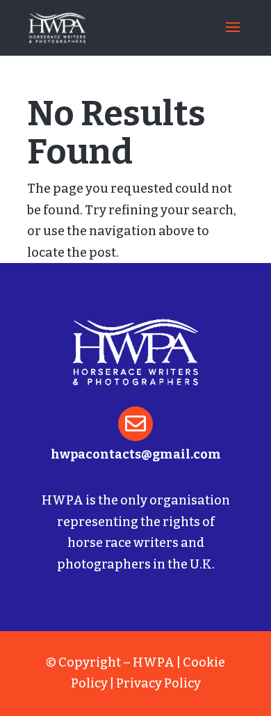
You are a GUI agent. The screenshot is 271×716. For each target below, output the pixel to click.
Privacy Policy (158, 683)
